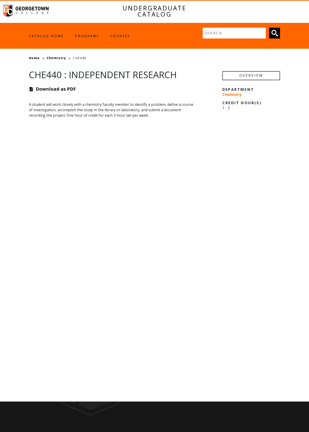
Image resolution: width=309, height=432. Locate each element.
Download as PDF (56, 89)
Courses (120, 36)
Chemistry (56, 58)
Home (34, 58)
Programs (87, 36)
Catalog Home (46, 36)
